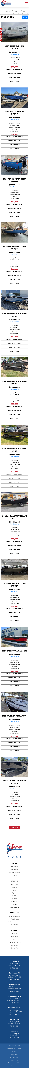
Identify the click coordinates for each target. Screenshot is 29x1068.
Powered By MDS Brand (14, 1048)
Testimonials (14, 945)
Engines (14, 875)
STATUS (16, 11)
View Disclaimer (14, 54)
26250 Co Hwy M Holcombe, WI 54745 (14, 987)
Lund (14, 890)
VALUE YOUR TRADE (14, 77)
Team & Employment (14, 942)
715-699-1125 (14, 1026)
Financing (14, 925)
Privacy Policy (14, 1057)
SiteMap (14, 1051)
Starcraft (14, 887)
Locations (14, 936)
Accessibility (14, 1054)
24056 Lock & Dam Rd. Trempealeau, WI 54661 (14, 1011)
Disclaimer (14, 1065)
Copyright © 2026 (14, 1045)
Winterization (14, 919)
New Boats (14, 869)
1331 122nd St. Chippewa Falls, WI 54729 (14, 999)
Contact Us (14, 948)
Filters (5, 12)
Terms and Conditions (14, 1063)
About (14, 939)
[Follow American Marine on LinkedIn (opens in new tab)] (20, 857)
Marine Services (14, 916)
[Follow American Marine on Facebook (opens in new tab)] (8, 857)
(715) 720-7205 (14, 1003)
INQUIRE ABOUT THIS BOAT (14, 69)
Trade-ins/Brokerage (14, 922)
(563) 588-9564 (14, 968)
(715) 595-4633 (14, 991)
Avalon (14, 898)
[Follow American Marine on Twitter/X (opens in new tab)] (13, 857)
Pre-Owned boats (14, 872)
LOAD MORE (14, 827)
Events (14, 934)
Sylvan (14, 893)
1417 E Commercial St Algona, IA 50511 (14, 1034)
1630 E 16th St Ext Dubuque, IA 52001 (14, 964)
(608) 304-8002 (14, 1014)
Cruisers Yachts (14, 907)
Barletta (14, 904)
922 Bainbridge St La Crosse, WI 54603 (14, 976)
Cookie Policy (14, 1060)
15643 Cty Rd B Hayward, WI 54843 (14, 1022)
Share (25, 17)
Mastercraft (14, 884)
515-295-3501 (14, 1037)
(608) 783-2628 (14, 979)
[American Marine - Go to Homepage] (6, 3)
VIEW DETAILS (14, 81)
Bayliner (14, 896)
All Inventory (14, 867)
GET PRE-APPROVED (14, 73)
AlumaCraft (14, 901)
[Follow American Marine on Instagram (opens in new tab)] (16, 857)
